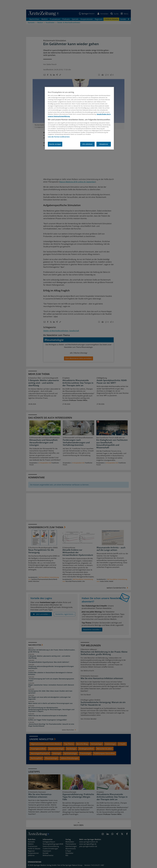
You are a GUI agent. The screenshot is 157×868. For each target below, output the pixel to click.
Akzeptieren (103, 144)
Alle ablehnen (87, 144)
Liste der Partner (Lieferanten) (59, 137)
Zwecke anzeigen (55, 144)
